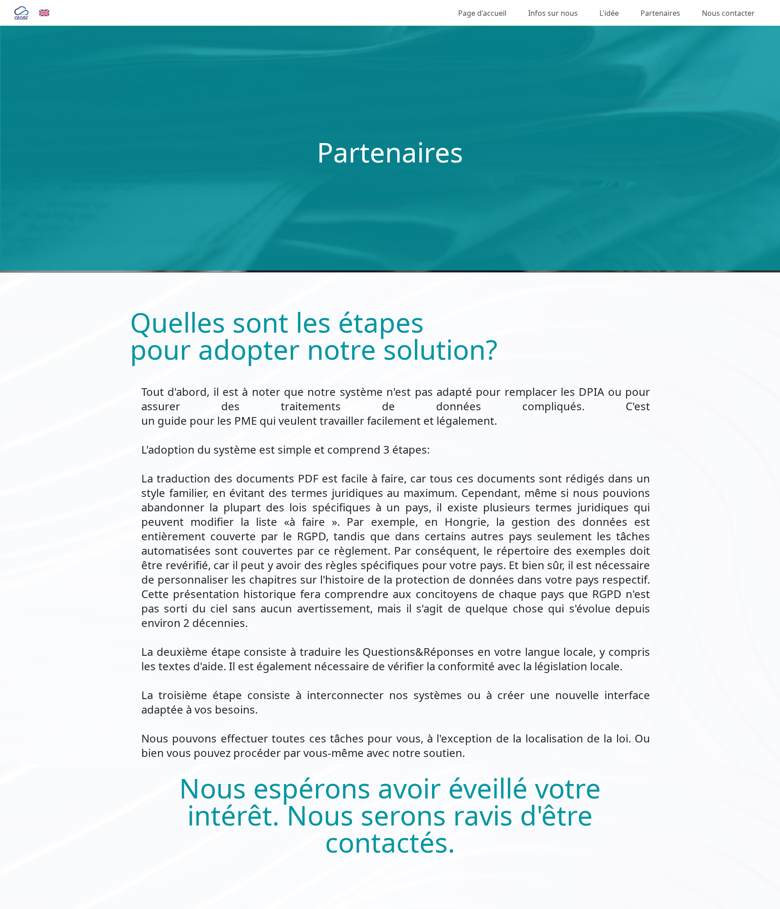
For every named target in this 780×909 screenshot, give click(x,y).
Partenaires (660, 13)
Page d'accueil (482, 13)
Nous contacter (728, 13)
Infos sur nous (553, 13)
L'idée (609, 13)
